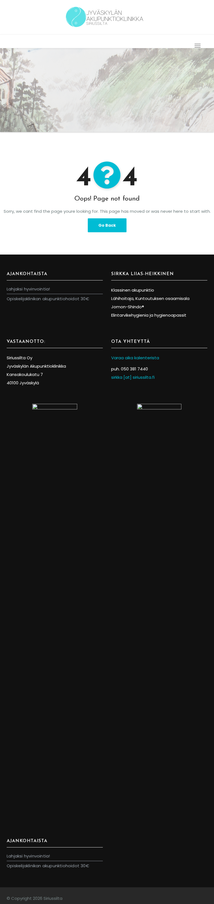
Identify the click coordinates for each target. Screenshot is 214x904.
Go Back (107, 225)
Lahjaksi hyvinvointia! (28, 289)
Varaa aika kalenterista (135, 358)
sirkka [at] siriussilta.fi (133, 377)
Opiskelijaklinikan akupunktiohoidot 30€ (48, 299)
